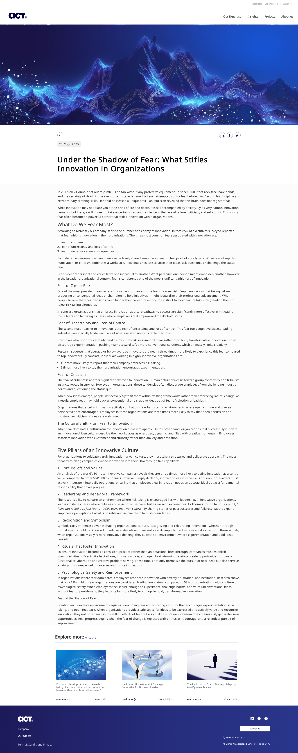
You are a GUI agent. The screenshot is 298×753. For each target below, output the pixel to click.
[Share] (60, 135)
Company (23, 729)
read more (62, 699)
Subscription (257, 3)
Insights (253, 16)
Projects (269, 16)
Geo (279, 3)
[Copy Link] (238, 135)
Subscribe (255, 728)
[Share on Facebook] (230, 135)
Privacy (47, 744)
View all (89, 638)
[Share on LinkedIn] (222, 135)
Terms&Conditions (30, 744)
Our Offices (270, 3)
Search (286, 3)
